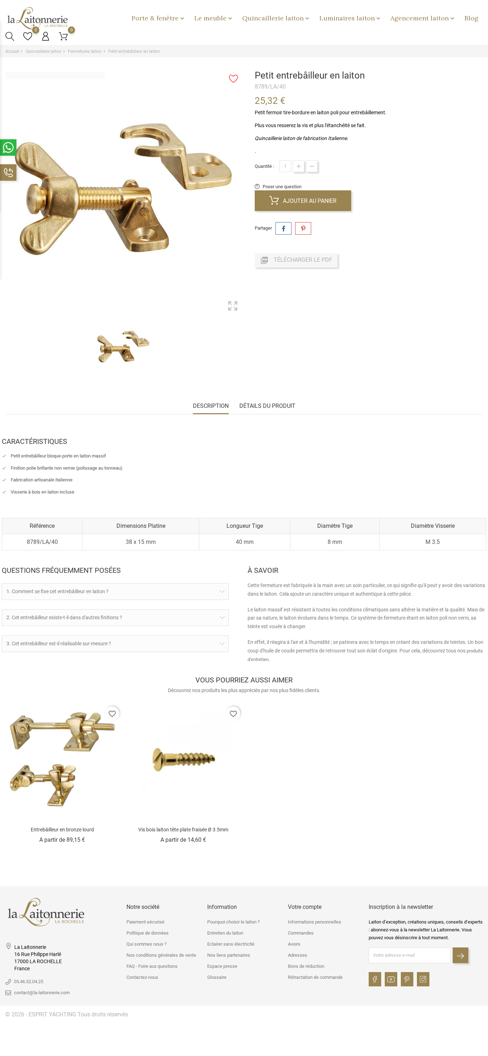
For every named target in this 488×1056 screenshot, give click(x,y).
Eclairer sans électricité (230, 944)
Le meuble (214, 18)
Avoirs (294, 944)
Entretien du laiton (225, 933)
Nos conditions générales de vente (161, 955)
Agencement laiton (423, 18)
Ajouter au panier (309, 200)
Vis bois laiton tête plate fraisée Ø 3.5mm (183, 829)
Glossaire (216, 977)
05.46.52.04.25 (28, 981)
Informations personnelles (314, 922)
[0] (27, 36)
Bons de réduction (306, 966)
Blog (471, 18)
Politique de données (147, 933)
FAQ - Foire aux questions (152, 966)
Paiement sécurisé (145, 922)
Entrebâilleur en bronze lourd (62, 829)
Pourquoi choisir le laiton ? (233, 922)
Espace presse (222, 966)
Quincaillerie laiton (276, 18)
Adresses (297, 955)
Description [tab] (211, 405)
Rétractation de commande (315, 977)
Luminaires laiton (350, 18)
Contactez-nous (142, 977)
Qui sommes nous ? (146, 944)
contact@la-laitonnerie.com (42, 992)
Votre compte (305, 907)
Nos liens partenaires (228, 955)
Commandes (301, 933)
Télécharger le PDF (296, 260)
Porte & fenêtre (158, 18)
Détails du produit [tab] (267, 405)
